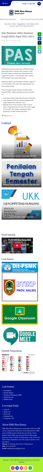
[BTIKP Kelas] (21, 283)
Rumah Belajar (8, 393)
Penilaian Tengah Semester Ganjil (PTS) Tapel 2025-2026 (21, 184)
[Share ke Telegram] (39, 51)
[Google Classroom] (21, 314)
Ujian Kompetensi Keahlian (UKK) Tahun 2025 (18, 217)
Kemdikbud (7, 390)
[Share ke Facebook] (39, 38)
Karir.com (7, 414)
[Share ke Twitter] (39, 43)
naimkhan (21, 462)
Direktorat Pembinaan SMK (13, 395)
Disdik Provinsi (9, 397)
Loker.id (6, 409)
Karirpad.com (8, 416)
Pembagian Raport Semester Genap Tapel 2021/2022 (19, 156)
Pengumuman (21, 24)
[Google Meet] (21, 336)
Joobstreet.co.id (9, 418)
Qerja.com (7, 412)
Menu (6, 3)
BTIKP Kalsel (8, 399)
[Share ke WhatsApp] (39, 47)
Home (14, 24)
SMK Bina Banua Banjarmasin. (23, 460)
